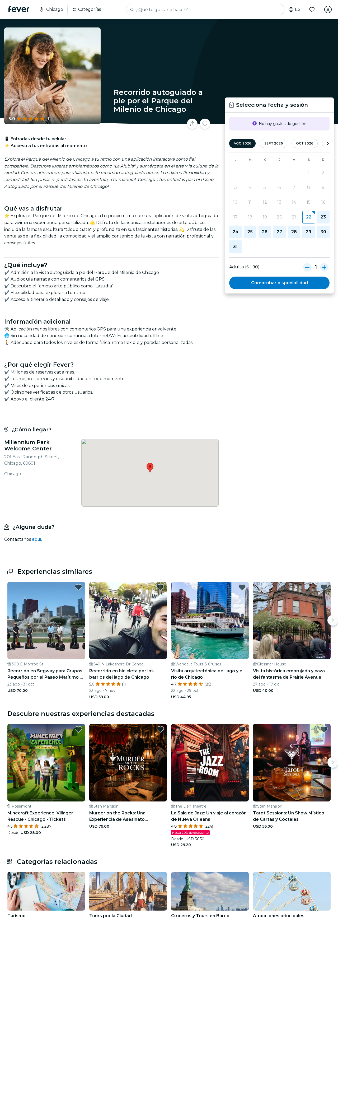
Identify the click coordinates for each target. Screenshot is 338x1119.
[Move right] (332, 620)
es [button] (298, 9)
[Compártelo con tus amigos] (192, 124)
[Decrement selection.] (307, 267)
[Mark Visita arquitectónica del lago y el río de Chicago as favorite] (242, 587)
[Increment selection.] (324, 267)
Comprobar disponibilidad (279, 282)
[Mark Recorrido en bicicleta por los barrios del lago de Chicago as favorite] (160, 587)
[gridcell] (308, 217)
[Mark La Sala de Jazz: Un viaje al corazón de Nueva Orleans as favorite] (242, 729)
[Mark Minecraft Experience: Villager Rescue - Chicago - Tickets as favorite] (78, 729)
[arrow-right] (328, 143)
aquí (36, 539)
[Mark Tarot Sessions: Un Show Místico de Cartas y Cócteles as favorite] (324, 729)
